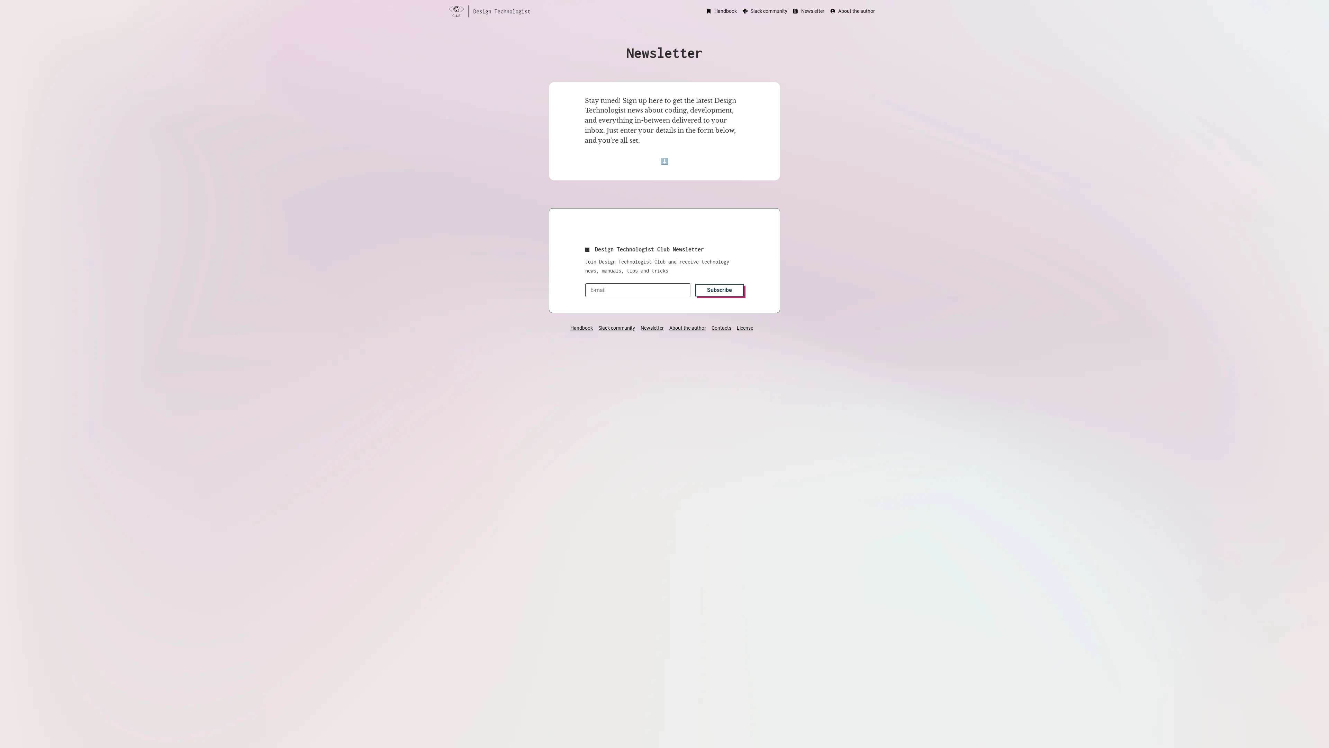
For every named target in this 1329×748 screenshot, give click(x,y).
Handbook (725, 11)
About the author (856, 11)
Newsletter (812, 11)
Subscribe (719, 290)
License (745, 328)
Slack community (769, 11)
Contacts (721, 328)
